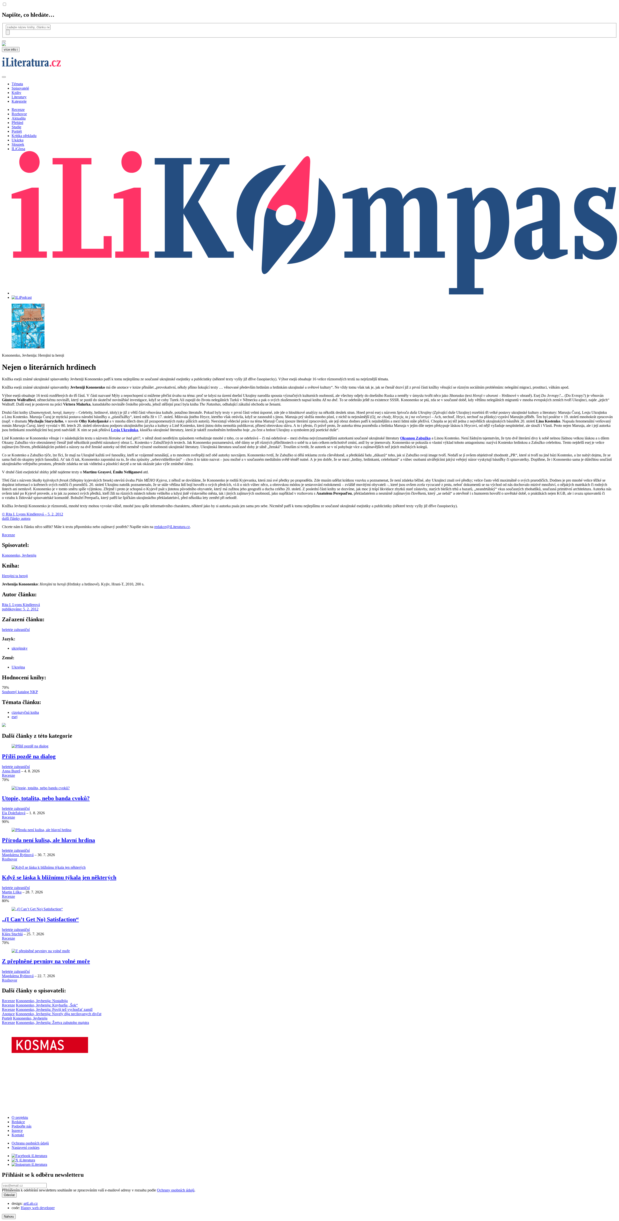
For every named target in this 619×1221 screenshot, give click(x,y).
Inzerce (17, 1131)
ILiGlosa (18, 149)
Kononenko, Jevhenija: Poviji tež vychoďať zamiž (54, 1009)
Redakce (18, 1122)
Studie (16, 127)
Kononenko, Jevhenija (19, 555)
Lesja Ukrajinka (124, 430)
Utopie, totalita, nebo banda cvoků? (46, 798)
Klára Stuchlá (12, 934)
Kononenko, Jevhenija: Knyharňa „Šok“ (47, 1005)
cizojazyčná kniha (25, 712)
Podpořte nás (21, 1126)
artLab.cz (30, 1203)
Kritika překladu (24, 136)
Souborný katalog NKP (20, 692)
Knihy (16, 93)
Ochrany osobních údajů (175, 1190)
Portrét (17, 131)
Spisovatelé (20, 88)
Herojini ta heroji (15, 576)
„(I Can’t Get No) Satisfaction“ (40, 919)
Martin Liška (12, 892)
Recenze (18, 110)
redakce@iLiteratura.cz (172, 527)
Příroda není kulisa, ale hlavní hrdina (48, 840)
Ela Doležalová (13, 813)
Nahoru (9, 1216)
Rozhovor (19, 114)
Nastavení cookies (25, 1147)
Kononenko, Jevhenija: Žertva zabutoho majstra (52, 1023)
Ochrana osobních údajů (30, 1143)
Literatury (19, 97)
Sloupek (18, 144)
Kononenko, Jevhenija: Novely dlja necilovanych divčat (58, 1014)
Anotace (8, 1014)
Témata (17, 84)
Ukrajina (18, 667)
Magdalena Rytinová (18, 855)
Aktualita (19, 118)
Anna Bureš (11, 771)
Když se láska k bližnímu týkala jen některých (59, 877)
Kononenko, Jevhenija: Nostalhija (42, 1001)
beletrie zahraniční (16, 630)
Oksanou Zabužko (415, 438)
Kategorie (19, 101)
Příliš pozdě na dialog (29, 756)
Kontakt (18, 1135)
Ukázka (17, 140)
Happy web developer (38, 1208)
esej (14, 717)
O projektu (20, 1117)
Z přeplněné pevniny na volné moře (46, 961)
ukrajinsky (20, 648)
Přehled (17, 123)
